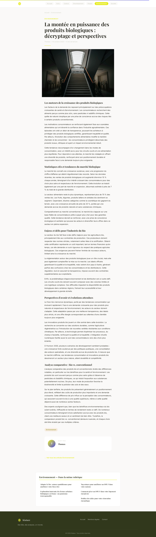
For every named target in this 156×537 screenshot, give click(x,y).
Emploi (90, 3)
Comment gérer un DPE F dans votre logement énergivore (98, 492)
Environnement (101, 3)
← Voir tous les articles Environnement (59, 458)
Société (113, 3)
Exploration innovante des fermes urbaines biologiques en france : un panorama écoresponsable (56, 493)
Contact (105, 519)
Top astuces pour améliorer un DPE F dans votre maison (97, 485)
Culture (66, 3)
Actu (58, 3)
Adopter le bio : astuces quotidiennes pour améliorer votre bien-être (56, 485)
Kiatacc (26, 519)
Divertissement (78, 3)
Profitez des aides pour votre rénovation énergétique (96, 499)
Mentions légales (93, 519)
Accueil (49, 3)
